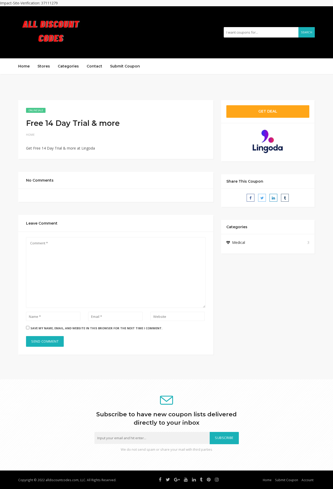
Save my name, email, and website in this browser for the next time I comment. (96, 328)
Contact (94, 66)
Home (24, 66)
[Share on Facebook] (250, 198)
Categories (68, 66)
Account (307, 480)
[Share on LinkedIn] (273, 198)
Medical (238, 242)
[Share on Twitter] (262, 198)
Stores (43, 66)
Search (306, 32)
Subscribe (224, 438)
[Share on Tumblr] (285, 198)
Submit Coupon (125, 66)
